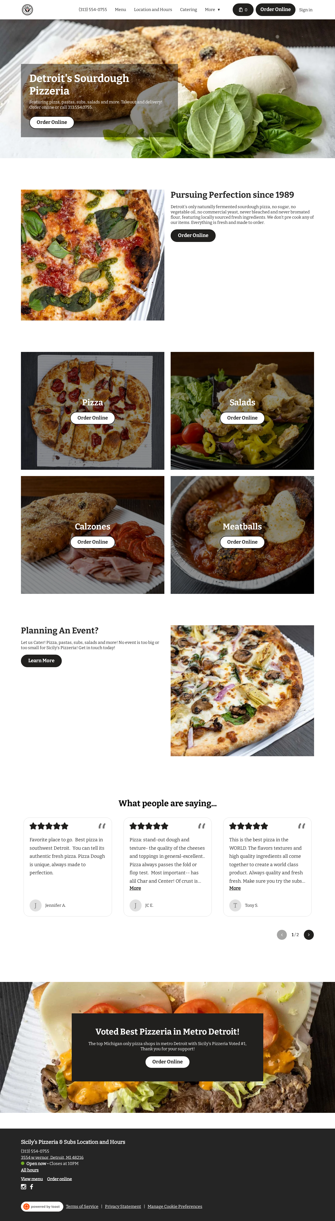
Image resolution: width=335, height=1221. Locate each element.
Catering (188, 9)
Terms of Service (82, 1206)
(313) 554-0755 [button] (93, 9)
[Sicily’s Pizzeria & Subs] (27, 9)
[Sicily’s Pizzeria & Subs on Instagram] (24, 1187)
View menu (32, 1178)
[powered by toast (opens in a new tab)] (42, 1206)
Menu (120, 9)
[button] (213, 9)
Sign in (305, 9)
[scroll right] (309, 935)
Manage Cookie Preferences (175, 1206)
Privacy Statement (123, 1206)
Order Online (275, 9)
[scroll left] (282, 935)
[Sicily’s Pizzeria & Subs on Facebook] (30, 1187)
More (135, 888)
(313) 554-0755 (35, 1150)
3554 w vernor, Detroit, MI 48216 (52, 1157)
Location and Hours (153, 9)
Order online (59, 1178)
